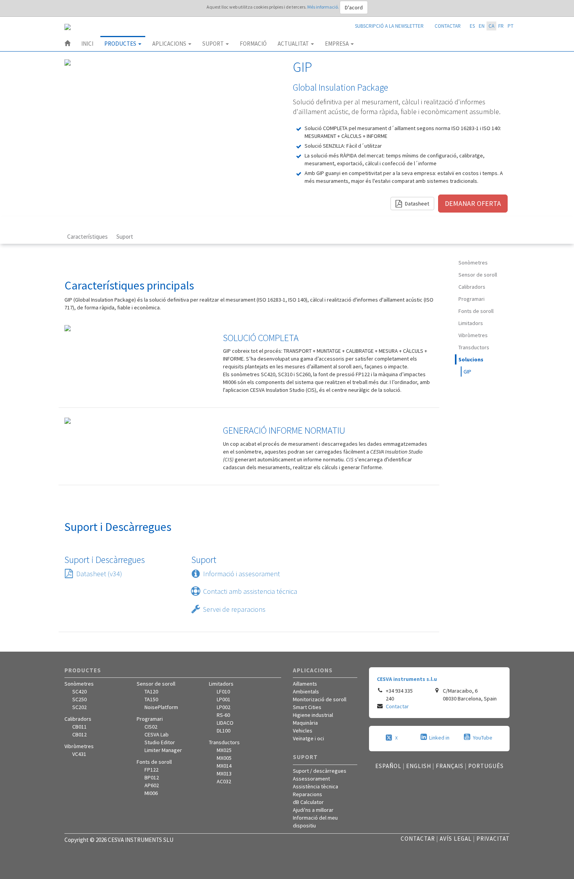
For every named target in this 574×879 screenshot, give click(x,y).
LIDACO (225, 722)
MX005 (224, 757)
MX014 (224, 765)
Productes (120, 43)
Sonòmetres (473, 262)
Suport (213, 43)
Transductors (473, 347)
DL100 (223, 730)
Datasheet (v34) (99, 573)
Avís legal (456, 838)
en (482, 26)
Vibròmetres (473, 335)
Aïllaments (305, 683)
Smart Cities (307, 707)
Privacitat (493, 838)
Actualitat (294, 43)
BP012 (151, 777)
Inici (87, 43)
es (472, 26)
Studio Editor (159, 742)
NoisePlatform (161, 707)
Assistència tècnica (315, 786)
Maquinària (305, 722)
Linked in (439, 737)
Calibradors (471, 286)
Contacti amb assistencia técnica (250, 591)
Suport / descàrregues (319, 770)
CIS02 (150, 726)
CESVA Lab (156, 734)
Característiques (87, 236)
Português (486, 766)
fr (501, 26)
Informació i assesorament (241, 573)
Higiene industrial (313, 714)
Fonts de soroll (476, 310)
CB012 (79, 734)
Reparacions (307, 794)
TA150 (151, 699)
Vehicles (302, 730)
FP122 (151, 769)
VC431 (79, 754)
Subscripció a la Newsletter (389, 26)
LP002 (223, 707)
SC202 (79, 707)
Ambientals (306, 691)
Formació (253, 43)
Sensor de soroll (477, 274)
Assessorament (311, 778)
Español (388, 766)
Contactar (448, 26)
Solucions (470, 359)
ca (491, 26)
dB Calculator (308, 802)
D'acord (354, 7)
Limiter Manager (163, 750)
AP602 (151, 785)
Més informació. (323, 7)
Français (449, 766)
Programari (471, 298)
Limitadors (470, 323)
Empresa (337, 43)
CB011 (79, 726)
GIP (467, 371)
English (418, 766)
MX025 (224, 750)
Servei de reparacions (234, 609)
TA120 (151, 691)
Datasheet (416, 203)
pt (510, 26)
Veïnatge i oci (308, 738)
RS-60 (223, 714)
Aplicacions (169, 43)
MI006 (151, 793)
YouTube (482, 737)
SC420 (79, 691)
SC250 (79, 699)
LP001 (223, 699)
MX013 (224, 773)
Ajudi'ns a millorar (313, 809)
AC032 (224, 781)
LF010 (223, 691)
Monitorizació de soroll (319, 699)
